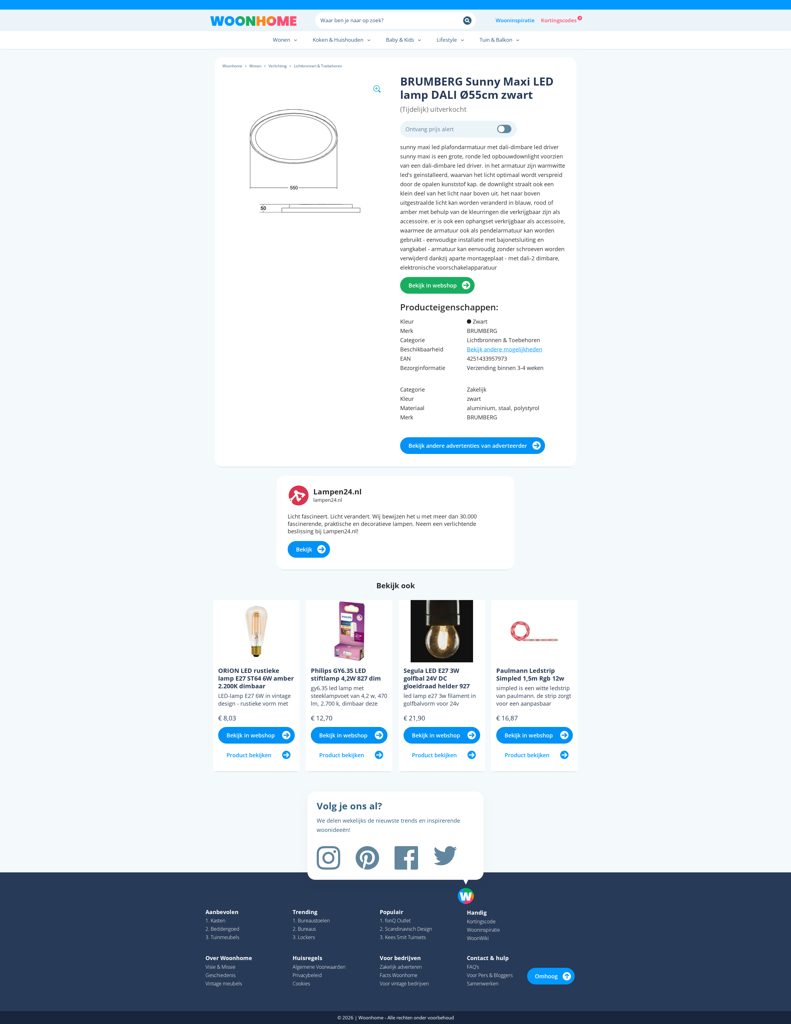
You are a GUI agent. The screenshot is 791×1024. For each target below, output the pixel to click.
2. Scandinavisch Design (406, 928)
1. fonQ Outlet (395, 920)
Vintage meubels (223, 983)
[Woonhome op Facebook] (406, 858)
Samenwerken (482, 983)
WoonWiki (478, 938)
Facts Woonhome (398, 975)
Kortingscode (481, 921)
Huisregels (307, 958)
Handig (477, 912)
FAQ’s (473, 966)
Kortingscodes (559, 20)
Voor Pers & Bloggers (490, 975)
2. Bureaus (304, 928)
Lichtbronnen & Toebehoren (318, 66)
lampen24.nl (327, 500)
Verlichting (278, 66)
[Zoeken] (467, 20)
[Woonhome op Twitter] (445, 858)
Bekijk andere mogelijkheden (504, 349)
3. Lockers (304, 937)
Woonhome (232, 66)
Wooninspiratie (515, 20)
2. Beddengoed (222, 928)
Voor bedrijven (400, 958)
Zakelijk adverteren (401, 966)
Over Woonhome (228, 958)
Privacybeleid (307, 975)
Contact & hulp (488, 958)
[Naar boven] (469, 886)
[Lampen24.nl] (299, 494)
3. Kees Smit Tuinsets (403, 937)
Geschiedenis (220, 975)
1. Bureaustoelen (311, 920)
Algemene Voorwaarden (319, 966)
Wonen (255, 66)
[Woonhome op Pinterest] (367, 858)
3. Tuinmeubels (222, 937)
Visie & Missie (220, 966)
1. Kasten (215, 920)
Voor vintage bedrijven (404, 983)
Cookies (301, 983)
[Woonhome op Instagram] (328, 858)
